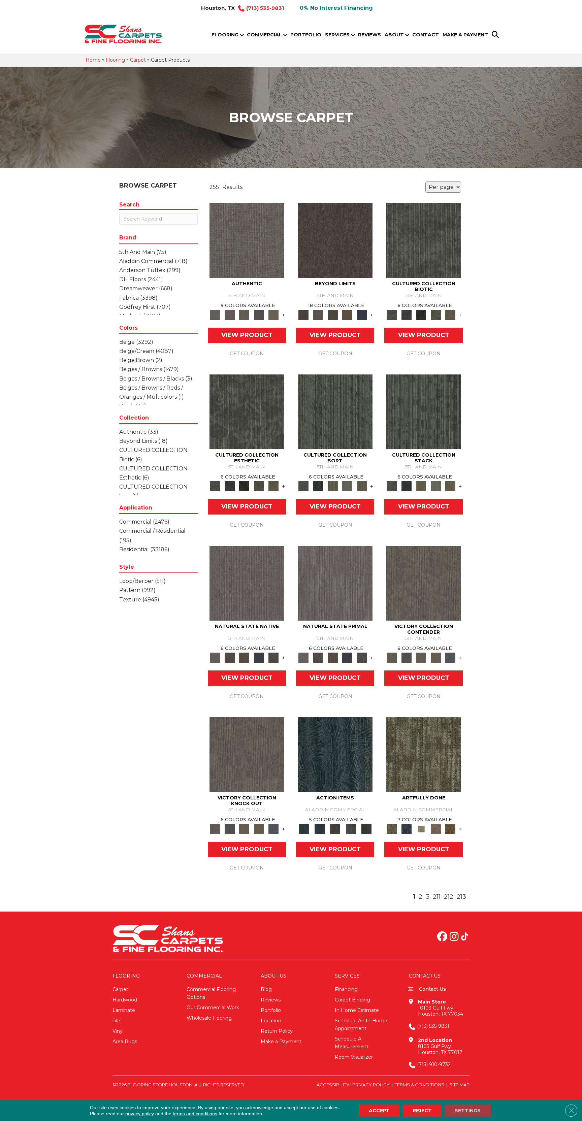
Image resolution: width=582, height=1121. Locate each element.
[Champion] (406, 657)
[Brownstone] (335, 828)
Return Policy (277, 1031)
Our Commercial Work (213, 1007)
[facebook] (442, 937)
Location (271, 1021)
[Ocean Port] (319, 828)
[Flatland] (362, 314)
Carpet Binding (352, 1000)
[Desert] (318, 314)
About (394, 35)
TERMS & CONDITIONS (419, 1084)
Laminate (123, 1010)
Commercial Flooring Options (211, 993)
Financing (346, 989)
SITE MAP (459, 1084)
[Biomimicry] (423, 240)
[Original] (273, 657)
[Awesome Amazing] (435, 828)
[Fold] (332, 486)
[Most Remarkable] (406, 828)
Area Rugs (124, 1041)
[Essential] (229, 657)
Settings (468, 1111)
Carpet (138, 60)
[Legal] (259, 314)
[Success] (450, 657)
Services (337, 35)
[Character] (406, 314)
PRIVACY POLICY (371, 1084)
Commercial (264, 35)
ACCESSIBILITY (333, 1084)
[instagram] (454, 937)
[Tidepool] (335, 754)
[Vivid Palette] (450, 828)
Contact (425, 35)
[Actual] (246, 240)
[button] (241, 34)
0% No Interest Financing (336, 8)
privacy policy (139, 1113)
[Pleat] (347, 486)
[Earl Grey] (351, 828)
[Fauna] (347, 314)
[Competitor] (421, 657)
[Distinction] (450, 314)
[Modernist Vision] (421, 828)
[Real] (273, 314)
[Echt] (229, 314)
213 (461, 896)
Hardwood (124, 1000)
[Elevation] (332, 314)
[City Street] (367, 828)
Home (93, 60)
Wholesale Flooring (209, 1018)
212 (448, 896)
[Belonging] (246, 583)
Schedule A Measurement (351, 1043)
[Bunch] (318, 486)
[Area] (335, 240)
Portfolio (305, 35)
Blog (266, 989)
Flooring (225, 35)
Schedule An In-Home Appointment (361, 1024)
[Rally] (435, 657)
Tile (116, 1021)
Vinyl (118, 1031)
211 (437, 896)
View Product (246, 335)
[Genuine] (244, 314)
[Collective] (421, 314)
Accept (379, 1111)
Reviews (369, 35)
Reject (422, 1111)
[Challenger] (423, 583)
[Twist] (362, 486)
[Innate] (259, 657)
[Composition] (435, 314)
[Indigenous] (244, 657)
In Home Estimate (357, 1010)
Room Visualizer (354, 1057)
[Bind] (335, 411)
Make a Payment (465, 35)
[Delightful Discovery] (423, 754)
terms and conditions (195, 1113)
